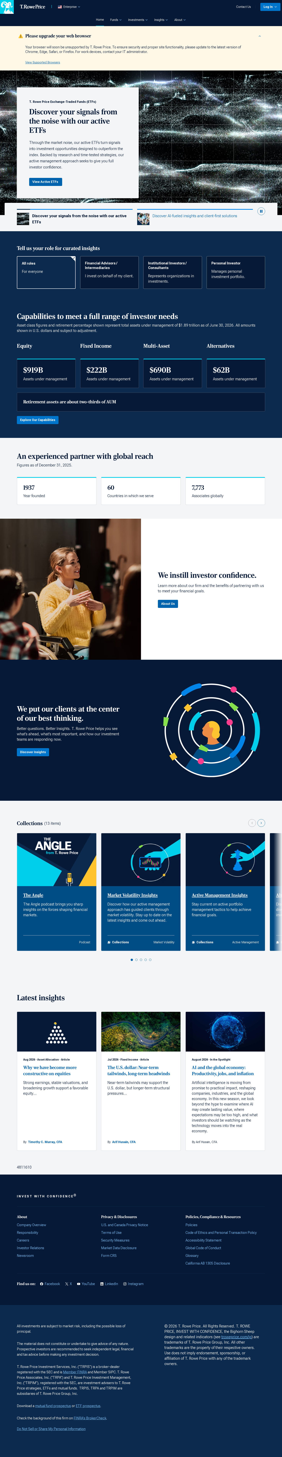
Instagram (135, 1284)
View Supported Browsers (42, 62)
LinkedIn (111, 1284)
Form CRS (109, 1256)
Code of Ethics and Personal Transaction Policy (221, 1233)
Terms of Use (111, 1233)
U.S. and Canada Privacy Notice (124, 1225)
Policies (191, 1225)
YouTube (88, 1284)
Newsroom (25, 1256)
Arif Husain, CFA (124, 1142)
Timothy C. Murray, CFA (45, 1142)
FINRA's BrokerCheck (90, 1418)
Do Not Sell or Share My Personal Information (51, 1429)
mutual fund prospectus (53, 1406)
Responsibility (27, 1233)
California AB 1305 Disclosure (208, 1263)
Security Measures (115, 1240)
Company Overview (31, 1225)
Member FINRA (75, 1372)
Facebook (52, 1284)
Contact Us (243, 7)
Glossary (192, 1256)
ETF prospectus (88, 1406)
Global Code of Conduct (203, 1248)
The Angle (33, 895)
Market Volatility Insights (132, 895)
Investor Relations (30, 1248)
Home (100, 19)
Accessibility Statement (204, 1240)
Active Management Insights (220, 895)
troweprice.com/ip (236, 1337)
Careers (23, 1240)
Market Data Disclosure (119, 1248)
